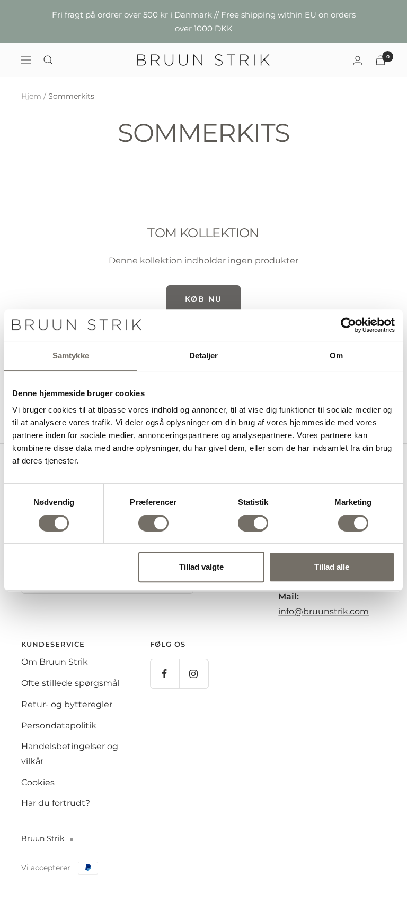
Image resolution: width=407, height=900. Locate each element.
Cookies (38, 782)
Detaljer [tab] (203, 355)
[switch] (153, 523)
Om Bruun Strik (54, 662)
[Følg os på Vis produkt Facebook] (164, 673)
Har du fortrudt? (55, 803)
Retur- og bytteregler (66, 704)
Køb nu (203, 299)
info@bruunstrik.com (323, 611)
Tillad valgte (201, 566)
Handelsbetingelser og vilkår (69, 753)
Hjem (31, 96)
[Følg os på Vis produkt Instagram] (193, 673)
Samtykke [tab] (70, 355)
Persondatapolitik (58, 726)
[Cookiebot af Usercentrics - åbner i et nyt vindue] (348, 325)
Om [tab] (336, 355)
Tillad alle (331, 566)
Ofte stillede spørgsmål (70, 683)
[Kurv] (380, 60)
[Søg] (48, 60)
